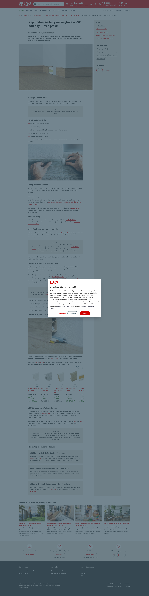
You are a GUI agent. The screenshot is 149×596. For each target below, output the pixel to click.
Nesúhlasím (73, 313)
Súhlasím (85, 313)
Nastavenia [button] (62, 313)
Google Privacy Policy (63, 306)
